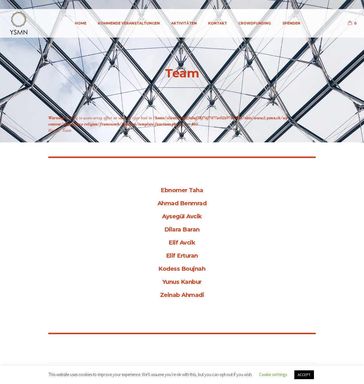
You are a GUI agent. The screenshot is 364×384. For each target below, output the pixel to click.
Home (53, 131)
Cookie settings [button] (273, 374)
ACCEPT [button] (304, 374)
